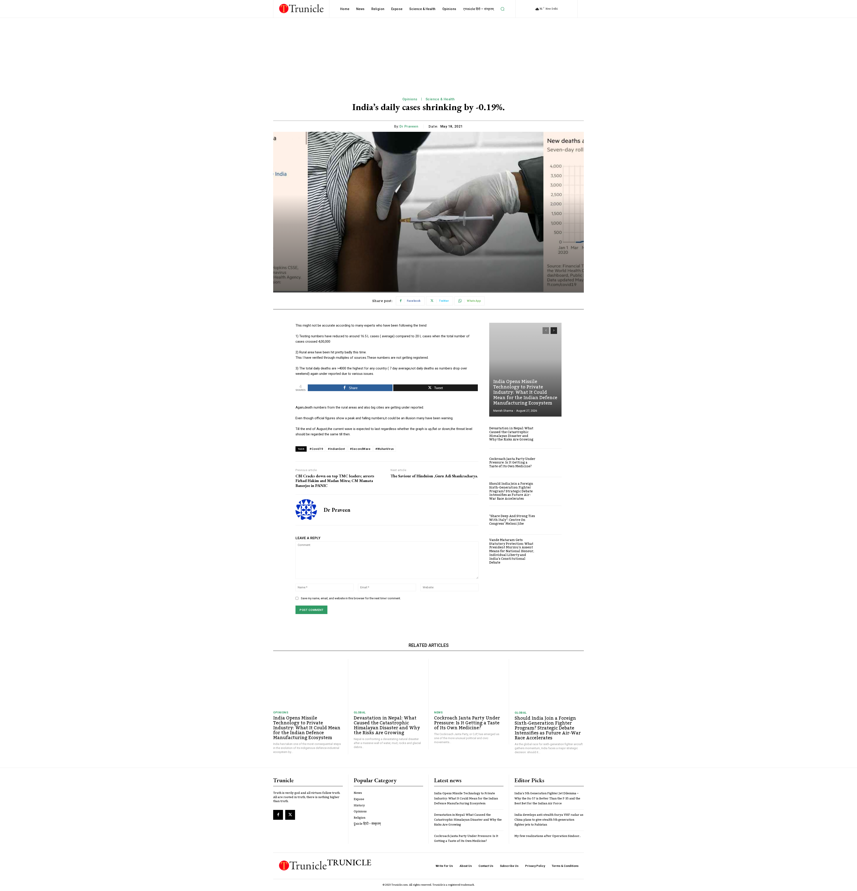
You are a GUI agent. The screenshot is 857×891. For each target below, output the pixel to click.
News (438, 712)
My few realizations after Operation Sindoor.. (547, 836)
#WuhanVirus (384, 449)
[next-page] (554, 330)
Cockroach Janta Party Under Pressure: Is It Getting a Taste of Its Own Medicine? (512, 463)
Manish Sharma (503, 410)
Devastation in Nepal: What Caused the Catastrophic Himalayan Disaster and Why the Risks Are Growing (511, 434)
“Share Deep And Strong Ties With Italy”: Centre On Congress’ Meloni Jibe (512, 520)
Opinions (409, 99)
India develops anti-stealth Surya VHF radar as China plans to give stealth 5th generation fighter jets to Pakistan (548, 820)
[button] (502, 9)
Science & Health (440, 99)
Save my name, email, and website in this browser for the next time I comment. (351, 598)
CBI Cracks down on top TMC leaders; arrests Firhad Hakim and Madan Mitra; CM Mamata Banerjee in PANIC (334, 481)
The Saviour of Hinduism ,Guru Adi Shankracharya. (434, 476)
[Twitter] (290, 815)
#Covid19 (316, 449)
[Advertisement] (428, 51)
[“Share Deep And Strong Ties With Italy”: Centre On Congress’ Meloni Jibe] (551, 520)
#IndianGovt (336, 449)
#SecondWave (360, 449)
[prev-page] (546, 330)
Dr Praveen (408, 126)
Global (360, 712)
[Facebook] (278, 815)
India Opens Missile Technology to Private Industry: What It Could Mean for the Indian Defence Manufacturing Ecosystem (525, 392)
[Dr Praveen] (306, 510)
